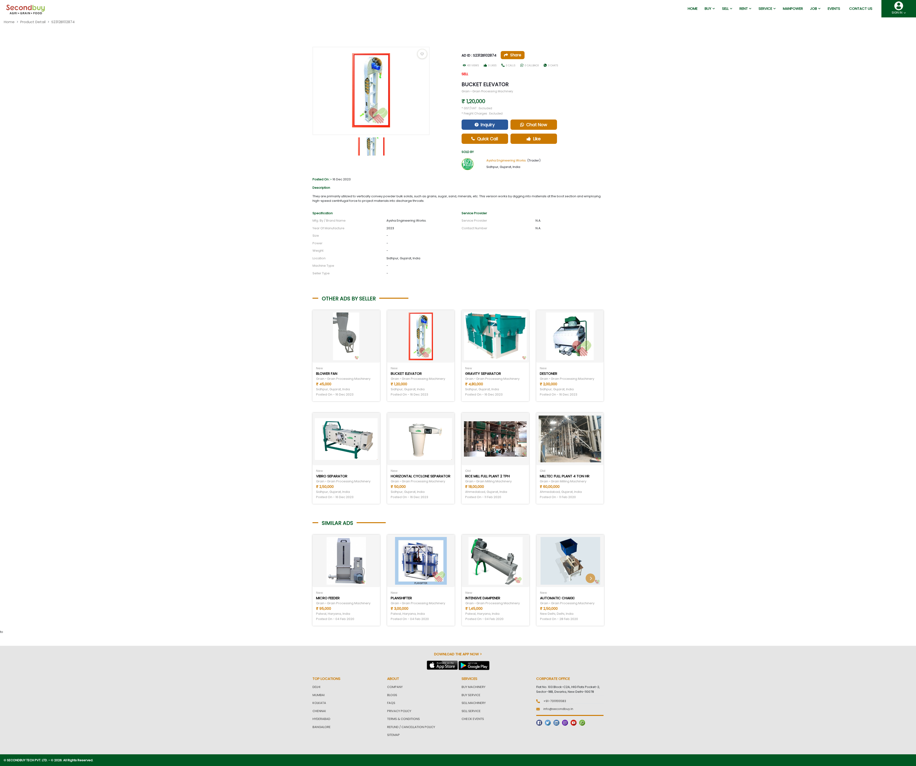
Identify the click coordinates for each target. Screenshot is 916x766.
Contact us (860, 8)
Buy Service (471, 695)
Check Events (473, 719)
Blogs (392, 695)
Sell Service (471, 711)
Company (395, 687)
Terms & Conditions (403, 719)
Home (9, 21)
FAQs (391, 703)
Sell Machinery (474, 703)
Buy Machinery (473, 687)
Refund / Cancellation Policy (411, 727)
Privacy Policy (399, 711)
